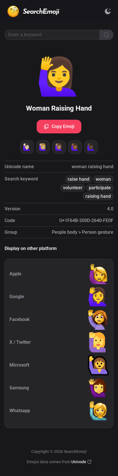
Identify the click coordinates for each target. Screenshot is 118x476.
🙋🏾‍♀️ (75, 147)
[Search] (106, 35)
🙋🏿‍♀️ (91, 147)
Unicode (78, 461)
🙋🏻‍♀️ (27, 147)
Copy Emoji (63, 126)
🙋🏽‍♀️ (59, 147)
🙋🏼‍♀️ (43, 147)
